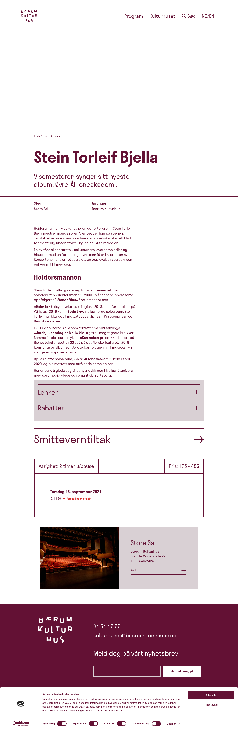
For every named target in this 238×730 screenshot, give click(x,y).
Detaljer (171, 723)
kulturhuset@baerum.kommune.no (134, 635)
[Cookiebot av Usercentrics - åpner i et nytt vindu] (21, 723)
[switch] (93, 723)
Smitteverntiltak (72, 439)
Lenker (48, 392)
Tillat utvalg (211, 704)
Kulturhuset (162, 16)
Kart (133, 570)
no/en (208, 16)
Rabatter (51, 408)
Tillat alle (211, 695)
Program (133, 16)
